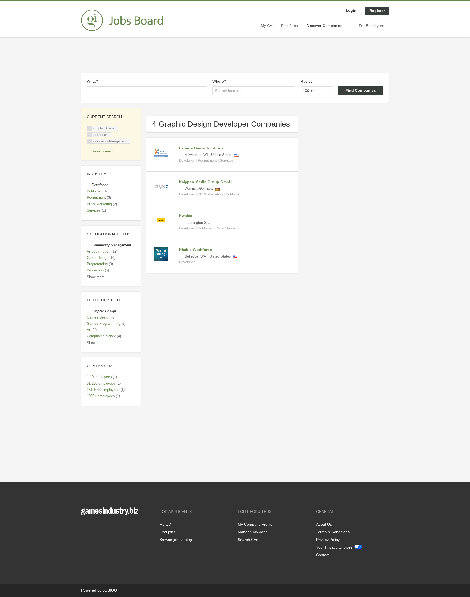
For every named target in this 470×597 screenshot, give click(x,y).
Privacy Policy (328, 539)
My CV (266, 25)
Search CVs (248, 539)
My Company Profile (255, 524)
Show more (95, 277)
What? (92, 81)
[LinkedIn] (102, 526)
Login (351, 10)
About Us (324, 524)
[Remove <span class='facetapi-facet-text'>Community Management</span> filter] (89, 141)
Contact (322, 555)
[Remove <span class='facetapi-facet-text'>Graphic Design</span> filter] (89, 128)
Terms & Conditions (333, 532)
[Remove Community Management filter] (89, 245)
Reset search (103, 151)
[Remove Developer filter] (89, 185)
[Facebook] (85, 526)
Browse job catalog (175, 539)
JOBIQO (110, 590)
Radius (307, 81)
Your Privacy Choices (334, 547)
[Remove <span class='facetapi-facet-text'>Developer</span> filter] (89, 135)
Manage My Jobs (252, 532)
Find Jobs (289, 25)
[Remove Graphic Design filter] (89, 311)
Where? (219, 81)
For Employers (371, 25)
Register (377, 10)
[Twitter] (94, 526)
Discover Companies (324, 25)
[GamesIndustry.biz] (122, 20)
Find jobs (167, 532)
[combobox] (147, 90)
